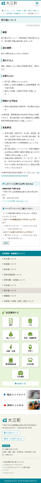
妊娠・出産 (10, 351)
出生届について (10, 285)
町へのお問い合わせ (14, 439)
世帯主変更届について (12, 274)
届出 (11, 325)
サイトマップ (8, 473)
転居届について (10, 264)
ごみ (30, 325)
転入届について (10, 259)
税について (10, 338)
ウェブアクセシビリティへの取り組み (17, 467)
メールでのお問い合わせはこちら (15, 201)
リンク (6, 470)
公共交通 (30, 364)
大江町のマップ (11, 433)
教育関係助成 (11, 364)
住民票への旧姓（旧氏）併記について (19, 301)
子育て (30, 351)
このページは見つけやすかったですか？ (18, 232)
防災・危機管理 (30, 338)
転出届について (10, 269)
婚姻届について (10, 296)
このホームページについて (13, 465)
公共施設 (20, 376)
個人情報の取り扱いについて (14, 462)
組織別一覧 (21, 383)
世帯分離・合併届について (14, 280)
